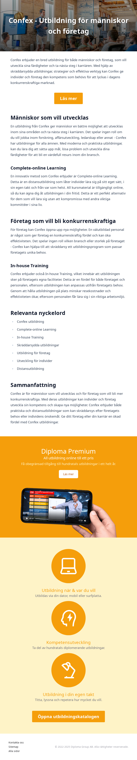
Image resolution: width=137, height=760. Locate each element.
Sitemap (13, 746)
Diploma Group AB (82, 746)
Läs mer (68, 98)
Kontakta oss (16, 742)
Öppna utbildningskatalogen (68, 716)
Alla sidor (14, 751)
